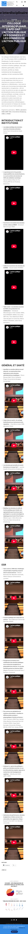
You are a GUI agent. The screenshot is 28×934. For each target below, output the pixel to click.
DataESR (14, 19)
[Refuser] (26, 929)
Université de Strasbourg (19, 112)
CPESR (8, 114)
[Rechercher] (16, 2)
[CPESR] (8, 3)
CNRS (3, 114)
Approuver (14, 931)
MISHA (18, 110)
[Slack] (25, 2)
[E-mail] (22, 2)
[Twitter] (23, 5)
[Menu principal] (16, 5)
